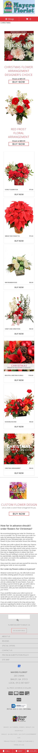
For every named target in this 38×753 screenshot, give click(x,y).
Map (19, 751)
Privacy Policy (10, 741)
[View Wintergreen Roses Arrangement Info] (19, 263)
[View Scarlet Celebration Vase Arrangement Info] (19, 170)
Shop (11, 19)
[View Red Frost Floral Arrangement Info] (19, 108)
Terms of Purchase (25, 741)
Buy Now (18, 81)
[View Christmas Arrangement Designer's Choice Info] (19, 448)
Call (7, 751)
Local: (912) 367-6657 (19, 682)
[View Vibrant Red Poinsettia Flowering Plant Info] (19, 216)
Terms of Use (19, 745)
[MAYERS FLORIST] (19, 14)
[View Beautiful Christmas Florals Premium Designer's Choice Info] (19, 356)
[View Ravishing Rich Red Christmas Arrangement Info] (19, 402)
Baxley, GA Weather (9, 734)
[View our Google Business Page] (19, 667)
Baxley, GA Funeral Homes (14, 727)
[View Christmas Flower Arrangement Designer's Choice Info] (19, 46)
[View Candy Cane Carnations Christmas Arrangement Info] (19, 309)
